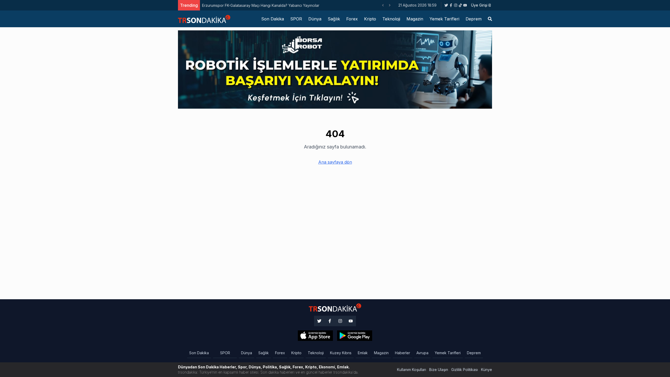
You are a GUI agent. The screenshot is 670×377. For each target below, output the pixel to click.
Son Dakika (272, 18)
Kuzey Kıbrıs (340, 353)
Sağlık (334, 18)
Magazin (414, 18)
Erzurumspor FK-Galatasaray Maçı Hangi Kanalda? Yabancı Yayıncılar (260, 5)
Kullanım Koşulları (411, 369)
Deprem (474, 18)
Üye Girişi (479, 5)
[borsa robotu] (335, 69)
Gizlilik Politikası (464, 369)
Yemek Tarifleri (444, 18)
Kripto (370, 18)
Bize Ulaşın (438, 369)
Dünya (314, 18)
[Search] (490, 19)
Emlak (363, 353)
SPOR (296, 18)
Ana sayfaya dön (335, 162)
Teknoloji (391, 18)
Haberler (402, 353)
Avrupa (422, 353)
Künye (486, 369)
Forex (352, 18)
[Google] (315, 335)
